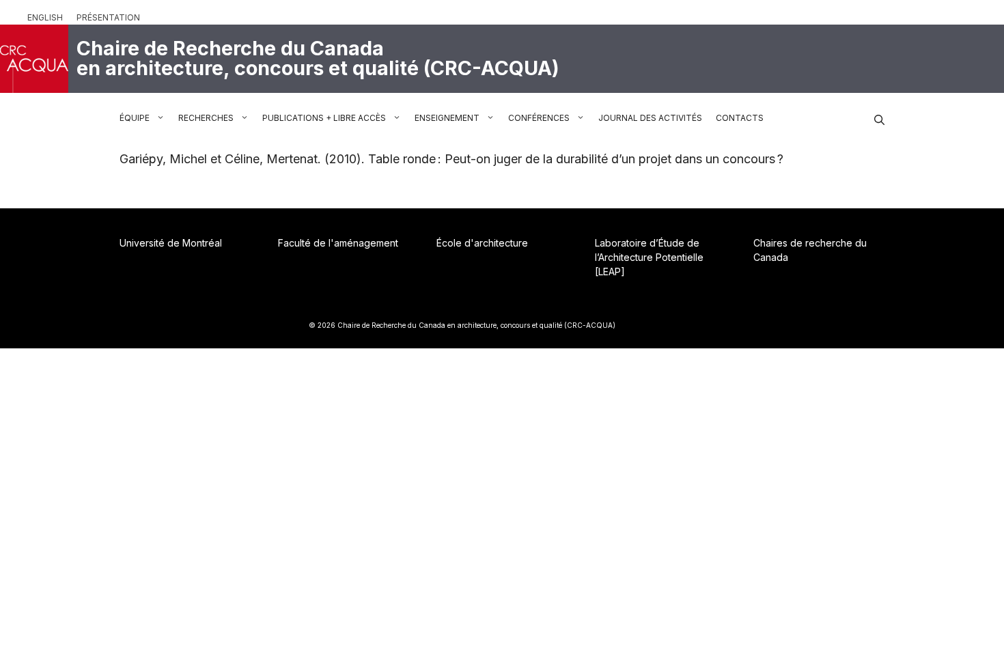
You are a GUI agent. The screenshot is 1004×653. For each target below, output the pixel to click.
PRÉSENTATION (108, 17)
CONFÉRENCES (539, 118)
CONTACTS (740, 118)
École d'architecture (482, 243)
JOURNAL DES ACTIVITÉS (650, 118)
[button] (879, 118)
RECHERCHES (206, 118)
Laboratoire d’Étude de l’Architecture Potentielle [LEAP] (649, 257)
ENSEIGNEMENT (447, 118)
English (45, 17)
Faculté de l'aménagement (338, 243)
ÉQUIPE (135, 118)
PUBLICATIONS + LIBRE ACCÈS (324, 118)
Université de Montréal (171, 243)
